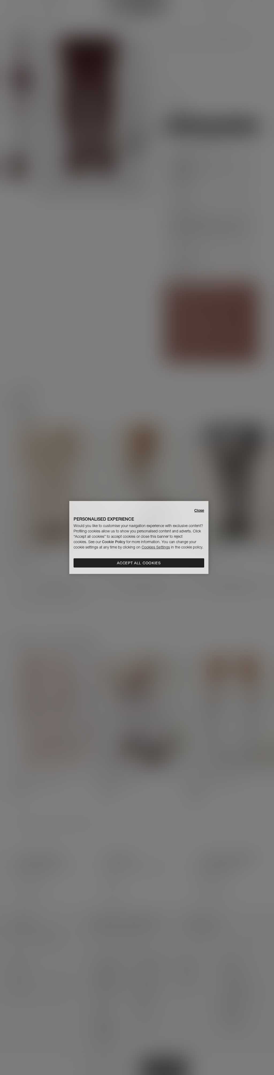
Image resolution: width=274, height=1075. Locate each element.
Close (199, 510)
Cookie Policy (113, 541)
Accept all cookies (139, 563)
